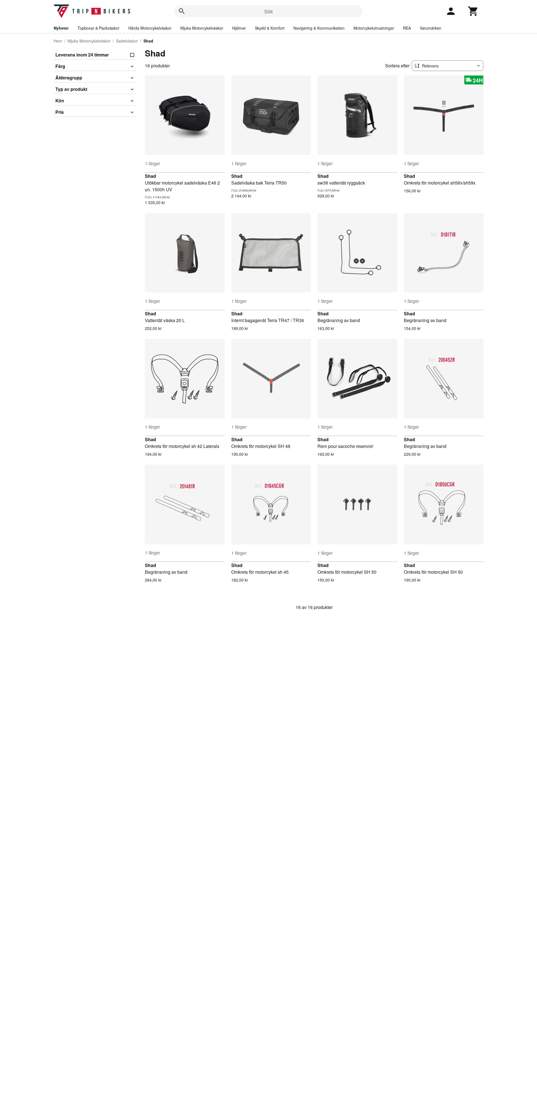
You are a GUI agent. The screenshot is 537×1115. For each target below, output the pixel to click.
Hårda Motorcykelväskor (149, 28)
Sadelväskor (127, 41)
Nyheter (61, 28)
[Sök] (182, 11)
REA (407, 28)
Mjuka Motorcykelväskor (201, 28)
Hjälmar (239, 28)
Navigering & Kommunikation (319, 28)
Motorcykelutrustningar (374, 28)
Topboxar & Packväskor (98, 28)
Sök (268, 11)
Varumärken (430, 28)
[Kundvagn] (473, 11)
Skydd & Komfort (269, 28)
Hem (58, 41)
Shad (150, 176)
